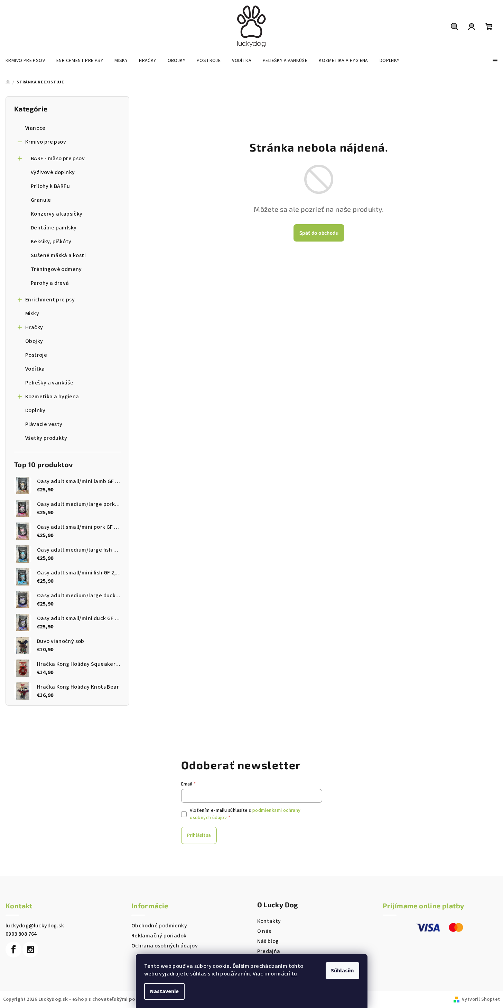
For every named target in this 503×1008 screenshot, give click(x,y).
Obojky (34, 341)
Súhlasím (342, 970)
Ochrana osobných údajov (164, 946)
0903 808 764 (21, 934)
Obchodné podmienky (159, 925)
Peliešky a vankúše (49, 383)
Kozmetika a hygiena (52, 396)
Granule (41, 200)
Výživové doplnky (53, 172)
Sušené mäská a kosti (58, 255)
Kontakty (269, 921)
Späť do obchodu (318, 233)
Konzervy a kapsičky (57, 214)
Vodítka (35, 369)
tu (294, 974)
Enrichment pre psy (50, 299)
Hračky (34, 327)
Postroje (36, 355)
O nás (264, 931)
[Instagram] (30, 949)
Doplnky (35, 410)
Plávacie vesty (44, 424)
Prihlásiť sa (199, 835)
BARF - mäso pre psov (58, 158)
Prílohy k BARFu (50, 186)
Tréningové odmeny (56, 269)
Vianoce (35, 128)
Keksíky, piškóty (51, 241)
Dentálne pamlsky (53, 227)
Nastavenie (164, 991)
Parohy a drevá (50, 283)
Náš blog (268, 941)
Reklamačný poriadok (159, 935)
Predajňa (268, 951)
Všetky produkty (46, 438)
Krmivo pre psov (45, 142)
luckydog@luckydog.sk (35, 925)
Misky (32, 313)
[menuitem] (25, 61)
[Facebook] (13, 949)
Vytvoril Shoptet (481, 999)
